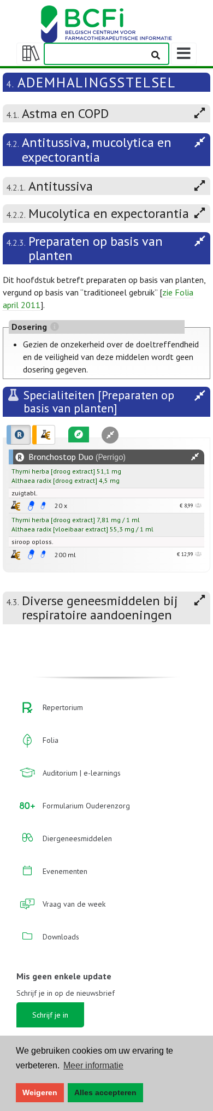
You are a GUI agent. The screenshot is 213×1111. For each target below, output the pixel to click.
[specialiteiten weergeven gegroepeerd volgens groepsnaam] (43, 435)
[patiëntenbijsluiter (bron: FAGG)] (43, 506)
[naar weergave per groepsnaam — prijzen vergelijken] (15, 505)
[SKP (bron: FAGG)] (31, 506)
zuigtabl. (24, 493)
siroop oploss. (32, 541)
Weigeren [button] (39, 1092)
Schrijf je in (50, 1015)
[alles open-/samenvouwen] (195, 457)
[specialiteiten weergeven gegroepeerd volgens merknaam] (19, 435)
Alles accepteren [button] (105, 1092)
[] (53, 471)
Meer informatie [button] (93, 1065)
